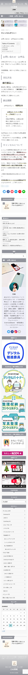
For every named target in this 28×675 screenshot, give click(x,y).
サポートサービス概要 (11, 657)
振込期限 (5, 49)
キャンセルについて (8, 51)
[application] (14, 481)
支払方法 (5, 47)
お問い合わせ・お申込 (8, 46)
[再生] (4, 486)
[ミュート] (21, 486)
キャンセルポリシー (22, 658)
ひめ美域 (14, 7)
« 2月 (3, 631)
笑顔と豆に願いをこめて (9, 223)
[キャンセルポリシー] (16, 191)
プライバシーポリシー (10, 658)
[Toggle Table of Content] (17, 44)
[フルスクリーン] (24, 486)
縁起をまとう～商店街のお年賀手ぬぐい (12, 245)
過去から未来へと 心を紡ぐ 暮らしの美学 (14, 667)
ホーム (3, 657)
